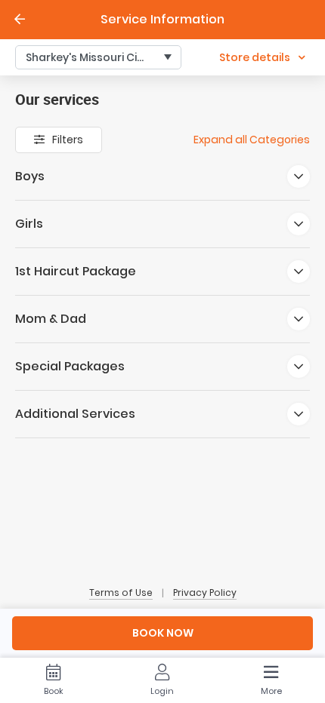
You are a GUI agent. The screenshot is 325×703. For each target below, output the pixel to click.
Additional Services (75, 413)
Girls (29, 223)
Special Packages (70, 366)
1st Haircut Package (75, 271)
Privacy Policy (205, 593)
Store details (254, 57)
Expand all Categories (251, 139)
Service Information (162, 19)
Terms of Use (121, 593)
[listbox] (98, 57)
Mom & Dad (50, 318)
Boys (30, 176)
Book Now (162, 632)
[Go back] (19, 19)
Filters (67, 139)
